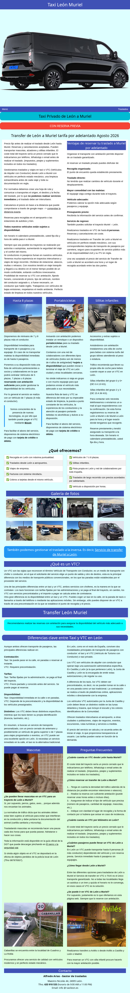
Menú (5, 109)
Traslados (123, 109)
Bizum (28, 423)
